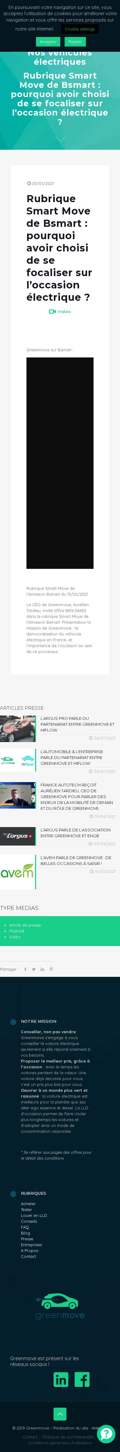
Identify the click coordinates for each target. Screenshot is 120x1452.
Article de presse (25, 925)
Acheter (28, 1203)
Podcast (16, 930)
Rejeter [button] (75, 41)
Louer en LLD (34, 1215)
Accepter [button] (48, 41)
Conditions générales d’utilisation (60, 1442)
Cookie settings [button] (80, 29)
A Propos (29, 1250)
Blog (25, 1232)
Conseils (29, 1221)
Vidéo (64, 311)
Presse (27, 1238)
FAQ (25, 1227)
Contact (28, 1256)
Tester (26, 1209)
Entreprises (31, 1244)
